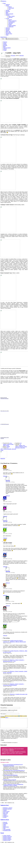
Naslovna (8, 4)
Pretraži (2, 37)
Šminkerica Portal (5, 805)
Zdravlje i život (9, 33)
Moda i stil (8, 31)
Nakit (4, 828)
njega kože (17, 447)
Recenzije (8, 11)
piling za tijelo (6, 445)
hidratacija (21, 446)
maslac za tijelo (10, 444)
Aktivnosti (10, 23)
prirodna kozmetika (7, 448)
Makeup (10, 6)
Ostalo (7, 34)
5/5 (7, 447)
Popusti (2, 832)
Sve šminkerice (11, 22)
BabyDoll (21, 55)
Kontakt (10, 24)
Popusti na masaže (7, 837)
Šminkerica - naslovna (7, 807)
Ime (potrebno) (4, 707)
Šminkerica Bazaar (5, 819)
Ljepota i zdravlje (6, 835)
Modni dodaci (6, 826)
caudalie (20, 445)
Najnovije (5, 822)
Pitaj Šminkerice (14, 775)
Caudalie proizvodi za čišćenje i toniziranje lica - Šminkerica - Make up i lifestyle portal (14, 641)
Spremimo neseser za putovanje (9, 779)
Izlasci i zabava (11, 16)
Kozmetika (5, 823)
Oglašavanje (10, 26)
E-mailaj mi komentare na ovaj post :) (9, 742)
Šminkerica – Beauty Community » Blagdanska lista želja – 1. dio (13, 660)
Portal (4, 3)
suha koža (14, 448)
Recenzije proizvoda (7, 808)
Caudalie (8, 446)
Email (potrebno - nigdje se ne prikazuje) (9, 710)
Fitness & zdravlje (9, 13)
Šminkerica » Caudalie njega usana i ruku (18, 694)
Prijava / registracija (12, 20)
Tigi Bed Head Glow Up (19, 770)
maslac (25, 446)
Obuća (4, 825)
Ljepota (7, 5)
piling (2, 448)
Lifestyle (7, 15)
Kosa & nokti (11, 8)
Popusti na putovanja (7, 836)
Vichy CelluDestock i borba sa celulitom (13, 785)
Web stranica (3, 713)
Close (2, 450)
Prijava (5, 37)
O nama (7, 18)
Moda (7, 12)
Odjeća (4, 824)
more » (6, 717)
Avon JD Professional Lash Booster (13, 765)
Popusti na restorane (7, 839)
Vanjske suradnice (12, 25)
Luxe (9, 9)
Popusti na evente (6, 840)
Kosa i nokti (8, 32)
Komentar (3, 716)
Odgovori (5, 476)
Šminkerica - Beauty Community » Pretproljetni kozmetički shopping (13, 684)
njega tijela (22, 447)
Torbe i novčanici (6, 829)
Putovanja (10, 17)
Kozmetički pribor (7, 830)
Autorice (10, 19)
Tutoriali (7, 10)
